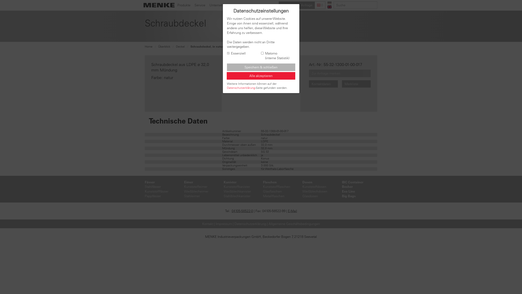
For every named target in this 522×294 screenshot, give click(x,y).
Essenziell (238, 53)
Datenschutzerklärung (241, 88)
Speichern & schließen (261, 67)
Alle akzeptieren (261, 76)
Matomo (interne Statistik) (277, 55)
